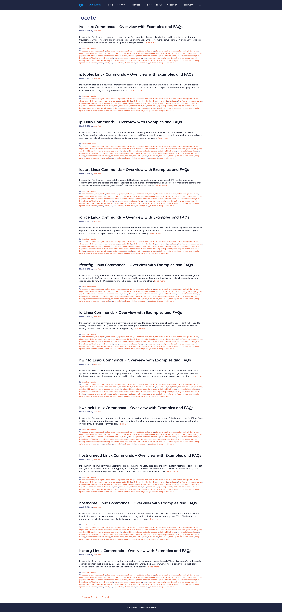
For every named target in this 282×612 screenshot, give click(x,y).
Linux (183, 56)
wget (115, 63)
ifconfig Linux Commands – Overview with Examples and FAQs (136, 264)
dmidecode (143, 53)
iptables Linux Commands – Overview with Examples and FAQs (136, 74)
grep (188, 53)
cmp (110, 53)
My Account (171, 5)
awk (165, 51)
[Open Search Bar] (200, 5)
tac (153, 60)
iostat (145, 56)
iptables (154, 56)
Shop (149, 5)
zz (173, 63)
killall (169, 56)
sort (126, 60)
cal (194, 51)
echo (153, 53)
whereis (127, 63)
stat (138, 60)
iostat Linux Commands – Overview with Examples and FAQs (134, 169)
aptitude (140, 51)
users (88, 63)
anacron (114, 51)
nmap (149, 58)
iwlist (162, 56)
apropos (121, 51)
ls (198, 56)
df (130, 53)
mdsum (105, 58)
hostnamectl (109, 56)
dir (137, 53)
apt (127, 51)
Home (110, 5)
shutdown (115, 60)
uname (192, 60)
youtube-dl (153, 63)
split (130, 60)
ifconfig (133, 56)
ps (183, 58)
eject (158, 53)
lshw (86, 58)
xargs (142, 63)
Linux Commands (89, 48)
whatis (120, 63)
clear (106, 53)
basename (171, 51)
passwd (168, 58)
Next (108, 597)
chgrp (81, 53)
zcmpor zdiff (164, 63)
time (171, 60)
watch (106, 63)
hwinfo (124, 56)
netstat (139, 58)
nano (124, 58)
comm (115, 53)
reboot (89, 60)
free (183, 53)
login (195, 56)
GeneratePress (151, 607)
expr (170, 53)
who (138, 63)
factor (174, 53)
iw (159, 56)
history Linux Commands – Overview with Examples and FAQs (135, 550)
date (124, 53)
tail (157, 60)
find (179, 53)
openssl (161, 58)
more (116, 58)
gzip (81, 56)
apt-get (133, 51)
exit (166, 53)
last (178, 56)
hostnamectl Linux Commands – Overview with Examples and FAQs (140, 455)
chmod (88, 53)
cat (197, 51)
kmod (174, 56)
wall (101, 63)
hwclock (118, 56)
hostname (99, 56)
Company (121, 5)
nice (144, 58)
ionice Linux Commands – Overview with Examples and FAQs (134, 217)
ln (186, 56)
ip (149, 56)
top (175, 60)
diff (133, 53)
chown (94, 53)
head (85, 56)
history (91, 56)
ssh (134, 60)
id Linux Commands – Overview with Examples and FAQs (130, 312)
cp (120, 53)
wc (111, 63)
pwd (192, 58)
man (99, 58)
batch (179, 51)
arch (146, 51)
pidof (175, 58)
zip (171, 63)
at (153, 51)
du (149, 53)
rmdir (104, 60)
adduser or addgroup (90, 51)
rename (95, 60)
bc (184, 51)
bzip (190, 51)
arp (150, 51)
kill (166, 56)
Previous (84, 597)
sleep (122, 60)
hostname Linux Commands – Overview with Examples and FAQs (138, 503)
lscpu (81, 58)
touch (179, 60)
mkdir (111, 58)
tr (183, 60)
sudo (145, 60)
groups (193, 53)
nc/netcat (131, 58)
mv (120, 58)
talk (160, 60)
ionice (139, 56)
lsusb (94, 58)
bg (187, 51)
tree (186, 60)
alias (108, 51)
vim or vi (94, 63)
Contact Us (189, 5)
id (129, 56)
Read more (150, 42)
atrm (161, 51)
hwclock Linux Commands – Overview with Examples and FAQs (136, 407)
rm (100, 60)
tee (167, 60)
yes (147, 63)
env (162, 53)
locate (190, 56)
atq (156, 51)
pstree (187, 58)
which (133, 63)
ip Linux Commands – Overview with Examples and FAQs (130, 121)
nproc (155, 58)
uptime (82, 63)
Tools (159, 5)
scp (108, 60)
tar (164, 60)
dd (128, 53)
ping (179, 58)
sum (150, 60)
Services (136, 5)
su (142, 60)
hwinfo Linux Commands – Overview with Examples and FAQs (135, 360)
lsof (90, 58)
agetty (102, 51)
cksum (100, 53)
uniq (197, 60)
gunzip (199, 53)
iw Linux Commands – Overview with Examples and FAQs (131, 26)
